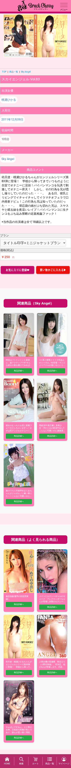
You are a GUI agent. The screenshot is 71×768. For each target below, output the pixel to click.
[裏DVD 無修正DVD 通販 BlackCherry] (35, 5)
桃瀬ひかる (8, 99)
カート (35, 763)
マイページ (63, 763)
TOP (4, 72)
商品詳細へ (19, 371)
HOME (7, 763)
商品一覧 (13, 72)
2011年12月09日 (12, 119)
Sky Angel (26, 72)
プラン (4, 235)
